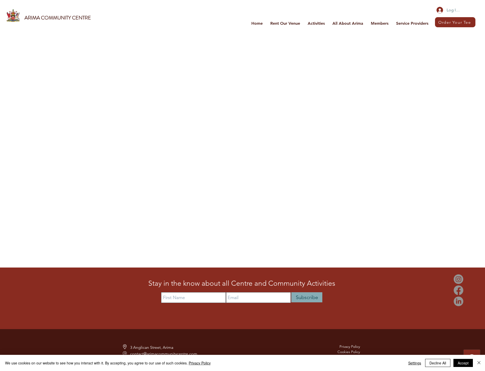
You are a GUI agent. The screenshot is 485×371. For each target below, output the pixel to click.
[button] (316, 23)
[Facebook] (458, 290)
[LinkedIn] (458, 301)
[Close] (479, 363)
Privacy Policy (200, 362)
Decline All (437, 362)
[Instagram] (458, 279)
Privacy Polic (349, 346)
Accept (463, 362)
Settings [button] (414, 362)
